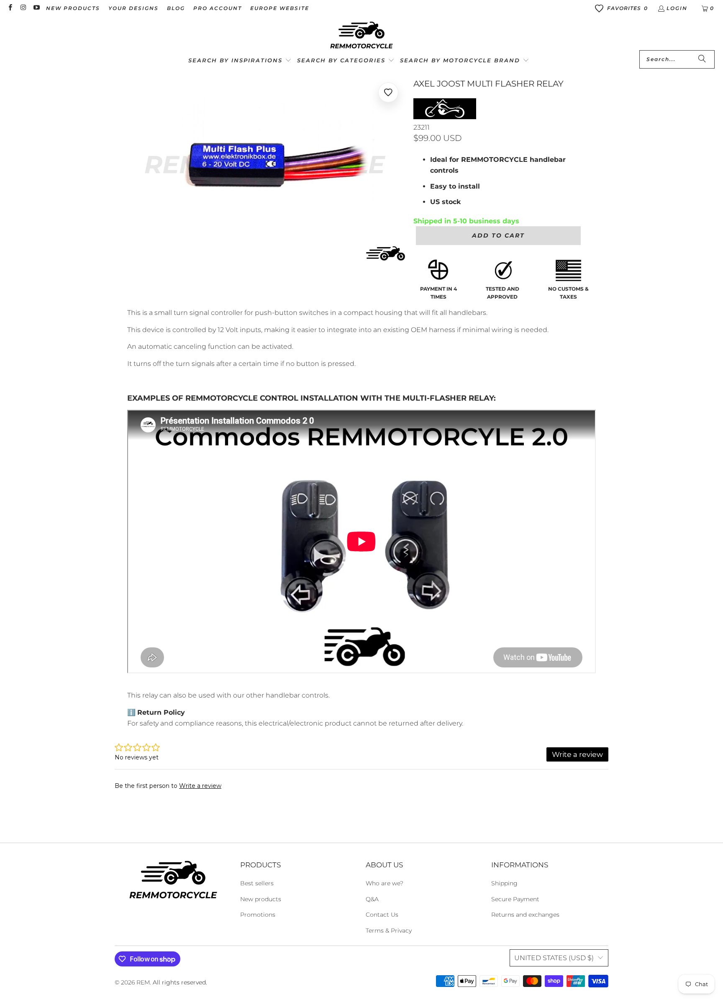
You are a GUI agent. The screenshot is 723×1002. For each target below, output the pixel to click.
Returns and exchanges (525, 914)
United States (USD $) (554, 958)
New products (260, 899)
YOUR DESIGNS (133, 8)
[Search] (702, 59)
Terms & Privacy (389, 930)
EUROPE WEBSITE (279, 8)
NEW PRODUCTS (73, 8)
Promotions (257, 914)
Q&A (372, 899)
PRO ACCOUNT (217, 8)
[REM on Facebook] (9, 8)
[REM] (361, 35)
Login (677, 8)
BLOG (176, 8)
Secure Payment (515, 899)
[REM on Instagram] (22, 8)
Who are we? (384, 883)
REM (143, 982)
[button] (240, 61)
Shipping (504, 883)
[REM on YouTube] (36, 8)
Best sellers (257, 883)
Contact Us (382, 914)
